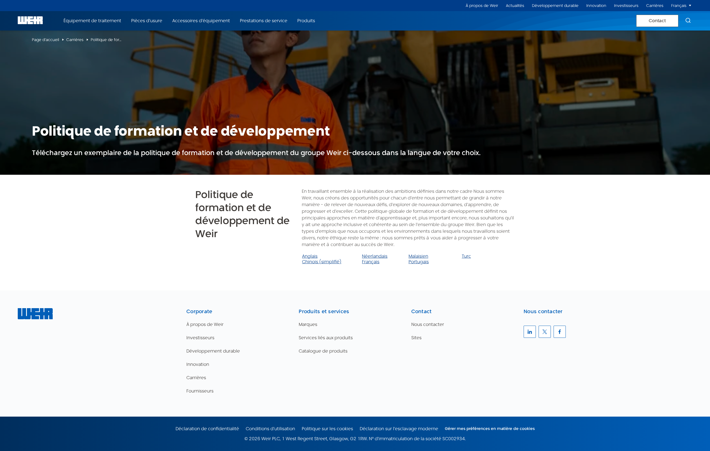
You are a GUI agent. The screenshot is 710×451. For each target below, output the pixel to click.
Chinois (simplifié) (321, 262)
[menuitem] (482, 6)
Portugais (419, 262)
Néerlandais (374, 256)
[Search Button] (688, 20)
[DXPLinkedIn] (530, 332)
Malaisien (418, 256)
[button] (690, 5)
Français (370, 262)
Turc (466, 256)
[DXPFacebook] (560, 332)
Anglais (310, 256)
